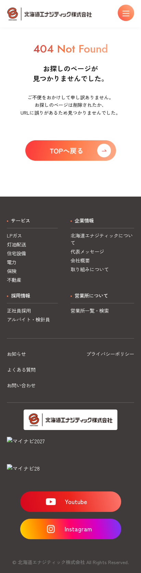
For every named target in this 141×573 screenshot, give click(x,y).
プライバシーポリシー (110, 353)
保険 (11, 270)
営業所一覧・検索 (89, 310)
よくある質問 (21, 369)
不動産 (14, 279)
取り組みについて (89, 269)
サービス (20, 220)
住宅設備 (16, 253)
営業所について (91, 295)
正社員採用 (19, 310)
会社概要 (80, 260)
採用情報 (20, 295)
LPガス (14, 235)
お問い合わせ (21, 385)
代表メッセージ (87, 251)
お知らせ (16, 353)
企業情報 (84, 220)
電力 (11, 262)
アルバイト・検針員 (28, 319)
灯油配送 (16, 244)
